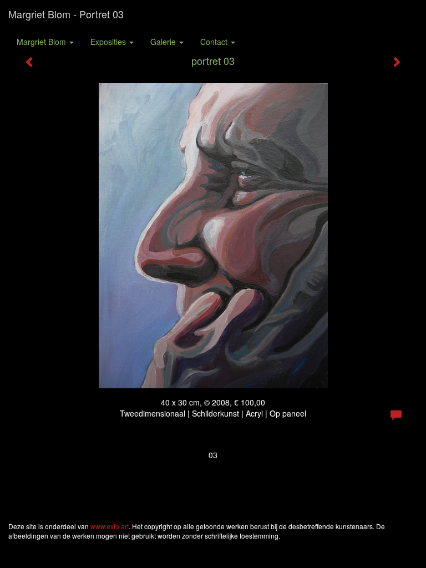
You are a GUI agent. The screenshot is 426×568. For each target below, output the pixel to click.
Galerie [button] (164, 41)
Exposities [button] (109, 41)
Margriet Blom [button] (42, 41)
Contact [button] (215, 41)
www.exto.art (109, 526)
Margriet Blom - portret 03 (66, 14)
